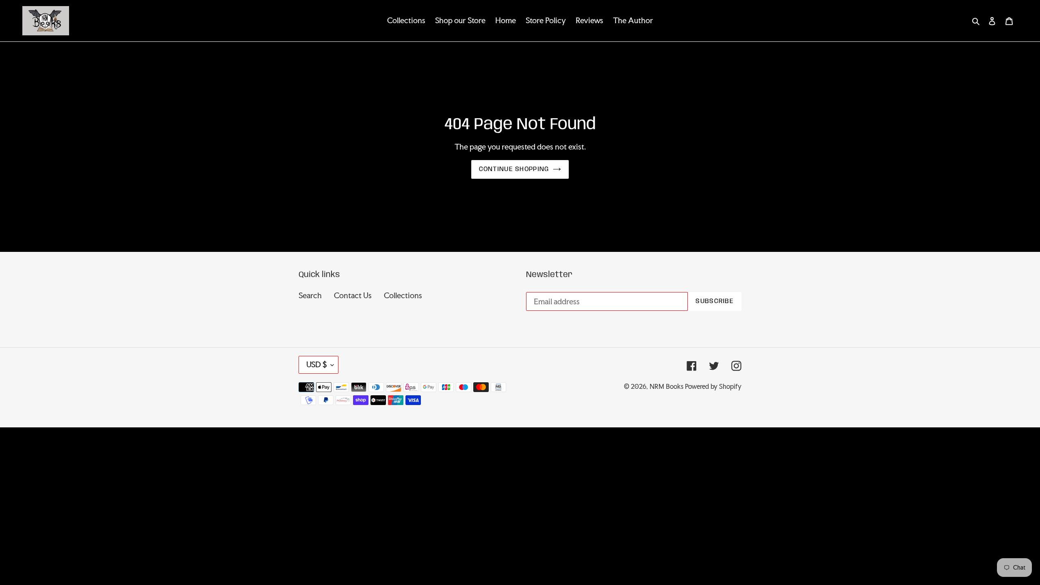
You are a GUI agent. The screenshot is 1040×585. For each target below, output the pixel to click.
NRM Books (666, 386)
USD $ (316, 364)
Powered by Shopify (713, 386)
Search (310, 295)
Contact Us (353, 295)
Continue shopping (514, 169)
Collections (403, 295)
